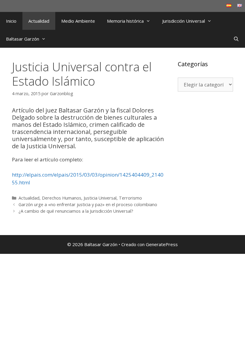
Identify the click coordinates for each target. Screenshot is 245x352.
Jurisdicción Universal (183, 21)
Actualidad (38, 21)
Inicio (11, 21)
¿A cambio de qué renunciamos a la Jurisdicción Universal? (76, 211)
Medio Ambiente (78, 21)
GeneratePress (162, 244)
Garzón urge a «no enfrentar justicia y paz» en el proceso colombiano (88, 204)
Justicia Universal (100, 198)
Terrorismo (130, 198)
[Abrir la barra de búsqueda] (236, 39)
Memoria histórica (125, 21)
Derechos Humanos (61, 198)
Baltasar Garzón (22, 39)
